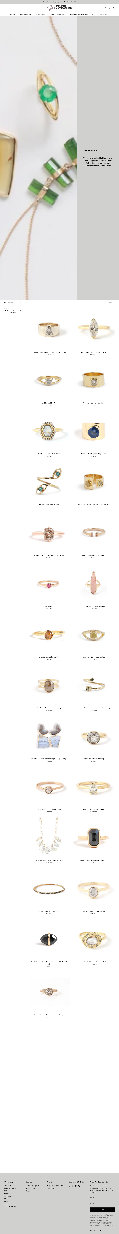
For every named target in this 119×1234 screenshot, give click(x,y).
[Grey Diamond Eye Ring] (49, 380)
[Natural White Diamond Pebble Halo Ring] (94, 939)
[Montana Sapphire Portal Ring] (49, 431)
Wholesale (8, 1196)
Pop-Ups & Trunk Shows (56, 1186)
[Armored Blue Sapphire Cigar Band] (94, 431)
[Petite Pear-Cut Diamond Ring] (94, 787)
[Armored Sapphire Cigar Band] (94, 380)
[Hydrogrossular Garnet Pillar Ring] (94, 583)
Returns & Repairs (32, 1186)
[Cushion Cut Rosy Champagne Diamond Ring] (49, 533)
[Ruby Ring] (49, 583)
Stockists (50, 1188)
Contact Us (8, 1194)
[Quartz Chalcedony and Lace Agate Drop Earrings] (49, 736)
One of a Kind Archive (102, 166)
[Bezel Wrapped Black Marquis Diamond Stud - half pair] (49, 939)
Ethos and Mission (10, 1188)
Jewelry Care (30, 1188)
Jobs (6, 1204)
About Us (7, 1186)
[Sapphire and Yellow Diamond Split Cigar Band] (94, 482)
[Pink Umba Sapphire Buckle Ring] (94, 533)
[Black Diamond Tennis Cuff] (49, 888)
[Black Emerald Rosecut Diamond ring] (94, 838)
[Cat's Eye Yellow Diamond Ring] (94, 634)
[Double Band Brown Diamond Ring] (49, 685)
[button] (110, 8)
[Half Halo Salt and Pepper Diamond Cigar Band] (49, 329)
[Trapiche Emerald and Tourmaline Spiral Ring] (94, 685)
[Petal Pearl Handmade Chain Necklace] (49, 838)
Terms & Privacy (10, 1206)
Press (6, 1201)
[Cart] (114, 8)
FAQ (5, 1191)
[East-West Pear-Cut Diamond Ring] (49, 787)
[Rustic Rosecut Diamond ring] (94, 736)
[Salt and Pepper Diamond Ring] (94, 888)
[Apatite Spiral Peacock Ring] (49, 482)
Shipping (29, 1191)
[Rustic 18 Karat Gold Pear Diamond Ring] (49, 992)
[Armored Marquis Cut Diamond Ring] (94, 329)
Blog (5, 1199)
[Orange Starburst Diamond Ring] (49, 634)
